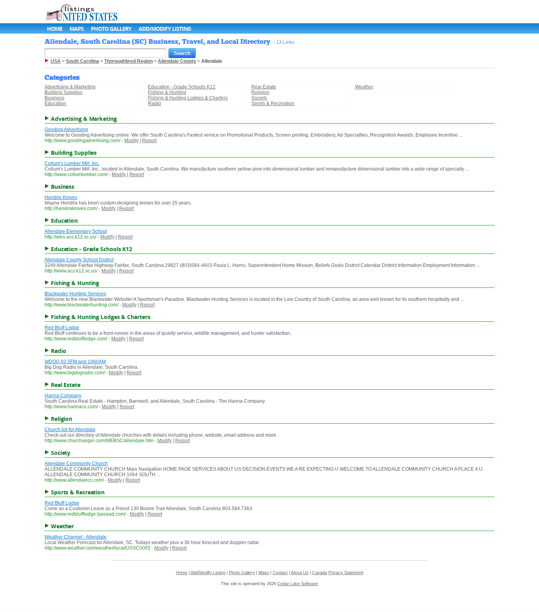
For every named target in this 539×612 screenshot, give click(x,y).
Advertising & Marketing (70, 87)
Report (149, 140)
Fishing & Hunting (167, 92)
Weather (364, 87)
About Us (300, 572)
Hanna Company (63, 395)
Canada (319, 572)
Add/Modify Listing (164, 28)
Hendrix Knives (61, 197)
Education (55, 103)
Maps (76, 28)
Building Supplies (63, 92)
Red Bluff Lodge (62, 327)
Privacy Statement (345, 572)
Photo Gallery (111, 28)
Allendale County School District (79, 260)
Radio (154, 103)
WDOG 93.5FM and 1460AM (75, 361)
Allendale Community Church (76, 463)
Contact (280, 572)
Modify (131, 140)
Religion (260, 92)
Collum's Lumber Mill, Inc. (72, 163)
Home (54, 28)
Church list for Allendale (70, 429)
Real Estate (263, 87)
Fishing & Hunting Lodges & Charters (188, 98)
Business (54, 98)
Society (259, 98)
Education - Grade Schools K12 (181, 87)
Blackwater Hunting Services (75, 294)
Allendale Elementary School (76, 231)
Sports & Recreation (272, 103)
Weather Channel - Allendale (76, 537)
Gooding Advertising (66, 129)
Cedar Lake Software (297, 583)
